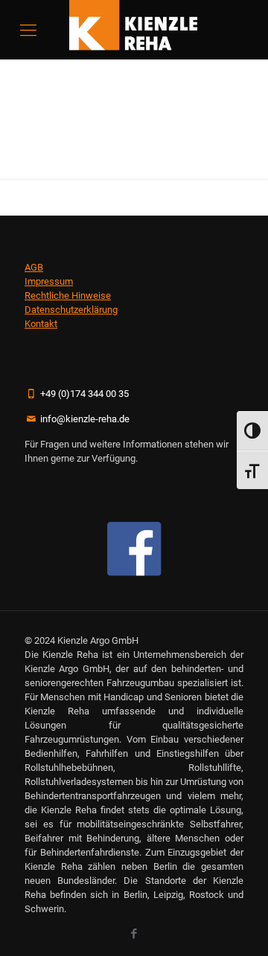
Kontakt (41, 323)
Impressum (49, 281)
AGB (34, 267)
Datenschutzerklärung (71, 309)
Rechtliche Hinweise (68, 295)
